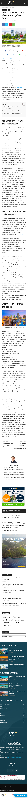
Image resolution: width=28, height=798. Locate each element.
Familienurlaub (7, 620)
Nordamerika (8, 7)
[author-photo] (14, 463)
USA (13, 7)
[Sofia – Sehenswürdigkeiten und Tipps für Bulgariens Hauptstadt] (4, 658)
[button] (3, 795)
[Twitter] (6, 24)
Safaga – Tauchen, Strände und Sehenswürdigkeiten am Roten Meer (11, 597)
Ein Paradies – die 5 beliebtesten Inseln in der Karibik (15, 685)
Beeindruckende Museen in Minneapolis (14, 110)
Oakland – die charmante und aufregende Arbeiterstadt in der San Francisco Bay (20, 447)
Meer (19, 620)
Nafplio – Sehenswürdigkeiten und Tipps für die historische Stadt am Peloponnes (14, 604)
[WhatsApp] (13, 24)
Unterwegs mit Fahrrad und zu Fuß (13, 113)
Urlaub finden (20, 795)
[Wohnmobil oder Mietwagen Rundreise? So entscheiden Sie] (4, 666)
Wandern (5, 625)
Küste (15, 620)
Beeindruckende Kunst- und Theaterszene (11, 107)
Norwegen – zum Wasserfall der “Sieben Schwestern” (12, 578)
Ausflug (9, 617)
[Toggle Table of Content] (23, 104)
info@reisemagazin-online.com (15, 757)
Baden (16, 617)
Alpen (4, 617)
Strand (16, 622)
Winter (11, 625)
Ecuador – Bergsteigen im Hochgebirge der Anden (7, 445)
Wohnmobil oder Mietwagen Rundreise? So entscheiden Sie (13, 591)
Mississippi (20, 87)
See (11, 623)
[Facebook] (3, 24)
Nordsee (22, 620)
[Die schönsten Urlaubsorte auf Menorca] (4, 693)
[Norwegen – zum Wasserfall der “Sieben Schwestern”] (4, 651)
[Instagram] (12, 770)
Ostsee (5, 623)
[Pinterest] (10, 24)
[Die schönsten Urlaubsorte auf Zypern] (4, 678)
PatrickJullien (6, 20)
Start (3, 7)
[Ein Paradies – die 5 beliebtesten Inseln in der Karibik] (4, 685)
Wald (22, 623)
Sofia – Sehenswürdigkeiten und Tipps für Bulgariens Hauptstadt (12, 585)
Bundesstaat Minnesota (9, 59)
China (21, 234)
